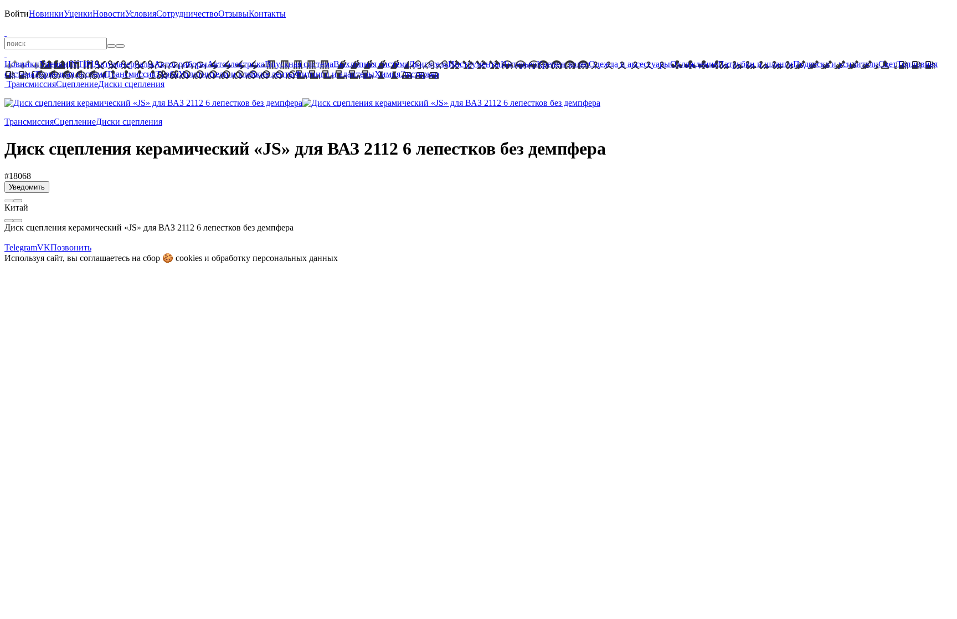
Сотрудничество (187, 13)
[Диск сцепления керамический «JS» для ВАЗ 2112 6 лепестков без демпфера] (153, 103)
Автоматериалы (124, 64)
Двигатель (428, 64)
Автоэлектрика (236, 64)
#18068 (17, 176)
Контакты (267, 13)
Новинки (46, 13)
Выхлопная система (371, 64)
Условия (140, 13)
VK (43, 247)
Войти (16, 13)
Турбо (167, 74)
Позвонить (70, 247)
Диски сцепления (131, 84)
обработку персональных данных (275, 258)
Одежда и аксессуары (629, 64)
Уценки (78, 13)
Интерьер (519, 64)
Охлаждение (694, 64)
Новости (108, 13)
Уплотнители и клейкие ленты (236, 74)
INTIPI (81, 64)
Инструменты (474, 64)
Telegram (20, 247)
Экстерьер (419, 74)
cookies (189, 258)
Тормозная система (70, 74)
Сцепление (77, 84)
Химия (387, 74)
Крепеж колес (563, 64)
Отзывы (233, 13)
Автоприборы (180, 64)
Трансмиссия (131, 74)
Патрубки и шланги (755, 64)
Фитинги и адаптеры (334, 74)
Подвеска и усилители (835, 64)
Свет (887, 64)
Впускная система (299, 64)
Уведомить (27, 187)
